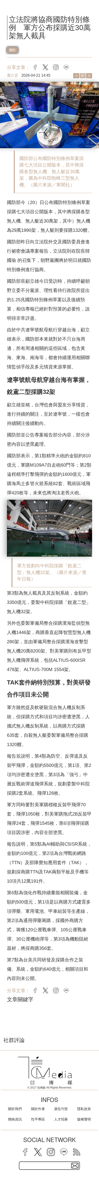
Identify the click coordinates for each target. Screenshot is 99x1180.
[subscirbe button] (75, 1165)
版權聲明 (84, 1119)
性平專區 (38, 1119)
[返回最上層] (92, 1160)
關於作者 (38, 1109)
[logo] (45, 1071)
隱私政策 (84, 1109)
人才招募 (61, 1119)
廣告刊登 (61, 1109)
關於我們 (15, 1109)
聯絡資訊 (15, 1119)
